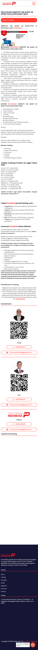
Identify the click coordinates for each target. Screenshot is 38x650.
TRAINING (18, 28)
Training (3, 577)
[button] (33, 3)
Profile (3, 583)
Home (3, 574)
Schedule (4, 580)
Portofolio (4, 589)
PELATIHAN (14, 47)
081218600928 (20, 299)
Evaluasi (3, 591)
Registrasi (4, 586)
